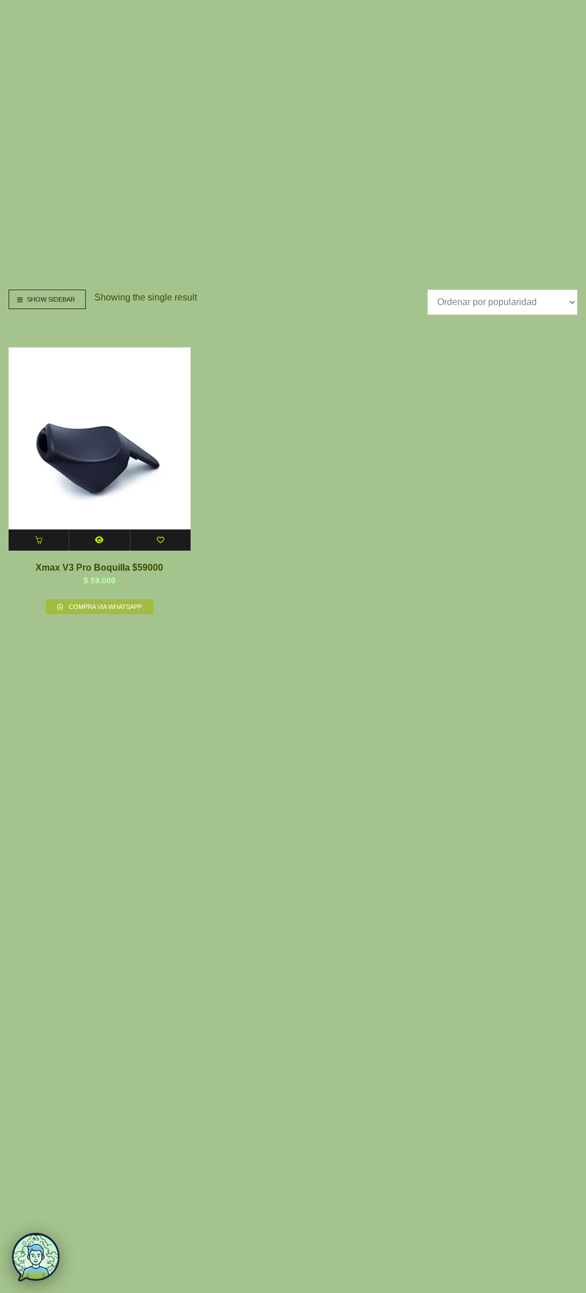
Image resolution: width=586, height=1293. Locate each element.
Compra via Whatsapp (104, 606)
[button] (39, 540)
